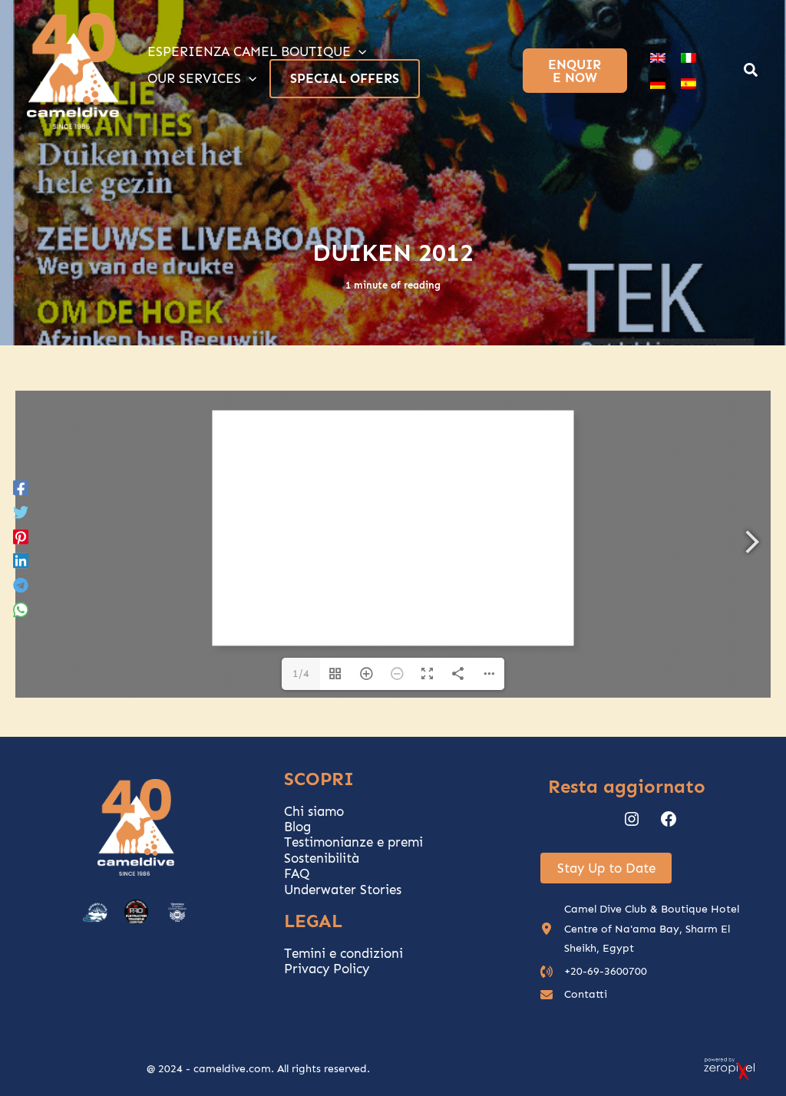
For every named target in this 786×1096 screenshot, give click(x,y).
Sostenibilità (321, 858)
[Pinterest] (20, 535)
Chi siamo (314, 811)
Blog (297, 826)
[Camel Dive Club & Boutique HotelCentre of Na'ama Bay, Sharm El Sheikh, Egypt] (649, 929)
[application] (358, 51)
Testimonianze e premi (353, 842)
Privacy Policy (326, 968)
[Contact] (573, 994)
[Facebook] (20, 486)
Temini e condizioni (343, 953)
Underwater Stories (342, 889)
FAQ (296, 873)
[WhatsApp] (20, 609)
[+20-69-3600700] (593, 971)
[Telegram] (20, 584)
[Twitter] (20, 511)
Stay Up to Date (606, 868)
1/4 (300, 673)
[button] (751, 72)
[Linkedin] (20, 560)
